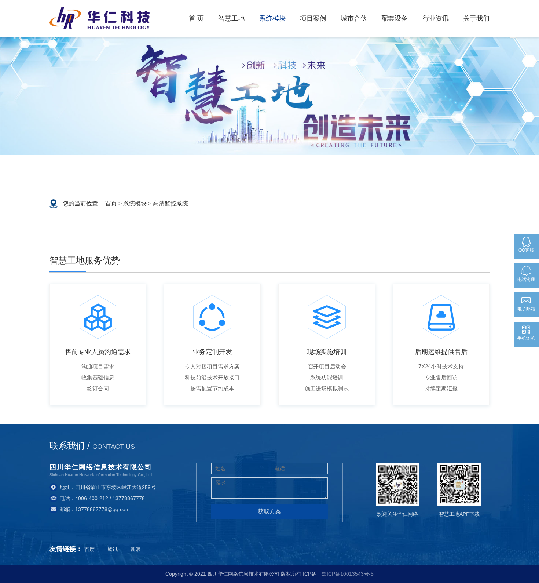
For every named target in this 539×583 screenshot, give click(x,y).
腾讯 (112, 549)
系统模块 (135, 203)
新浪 (136, 549)
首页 (111, 203)
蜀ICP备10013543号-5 (348, 574)
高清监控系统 (170, 203)
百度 (89, 549)
